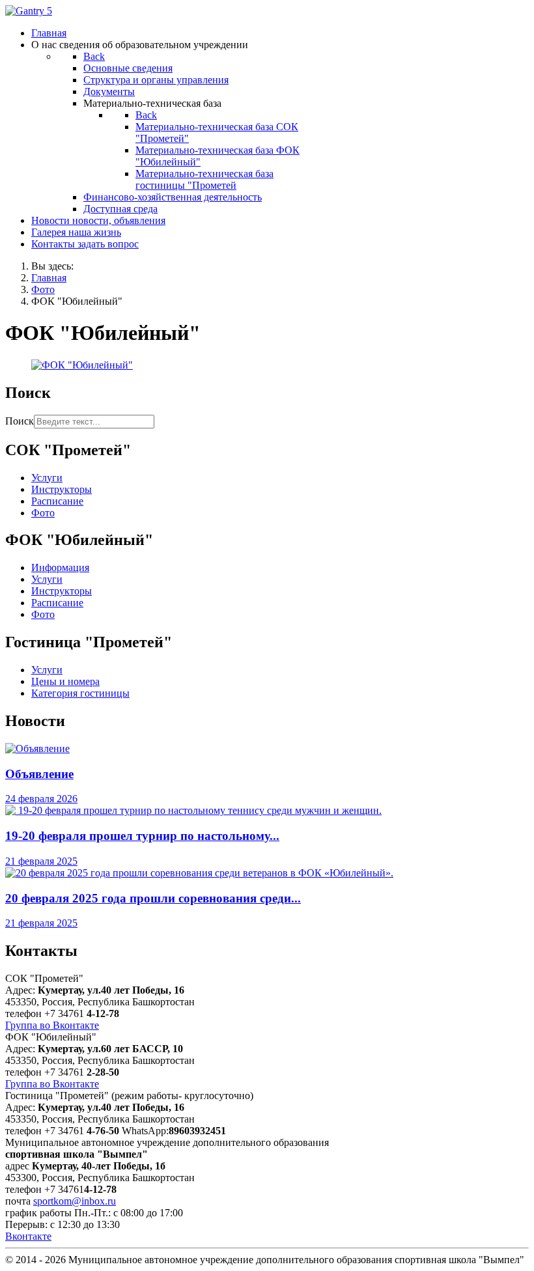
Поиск (19, 420)
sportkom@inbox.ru (74, 1201)
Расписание (57, 501)
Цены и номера (65, 681)
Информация (60, 567)
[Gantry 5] (28, 10)
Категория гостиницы (80, 693)
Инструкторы (61, 489)
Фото (43, 512)
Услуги (47, 477)
